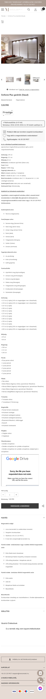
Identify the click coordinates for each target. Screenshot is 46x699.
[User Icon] (35, 9)
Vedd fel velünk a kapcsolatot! (29, 89)
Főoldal (3, 16)
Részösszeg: (4, 499)
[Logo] (13, 9)
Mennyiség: (4, 491)
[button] (40, 688)
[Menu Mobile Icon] (2, 9)
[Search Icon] (28, 9)
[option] (23, 49)
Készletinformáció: (6, 100)
